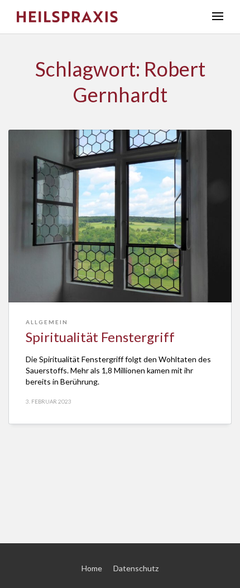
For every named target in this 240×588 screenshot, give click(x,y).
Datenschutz (136, 568)
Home (91, 568)
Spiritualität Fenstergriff (100, 337)
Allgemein (47, 322)
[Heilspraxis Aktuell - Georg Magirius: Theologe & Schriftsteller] (106, 17)
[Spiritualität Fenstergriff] (120, 216)
